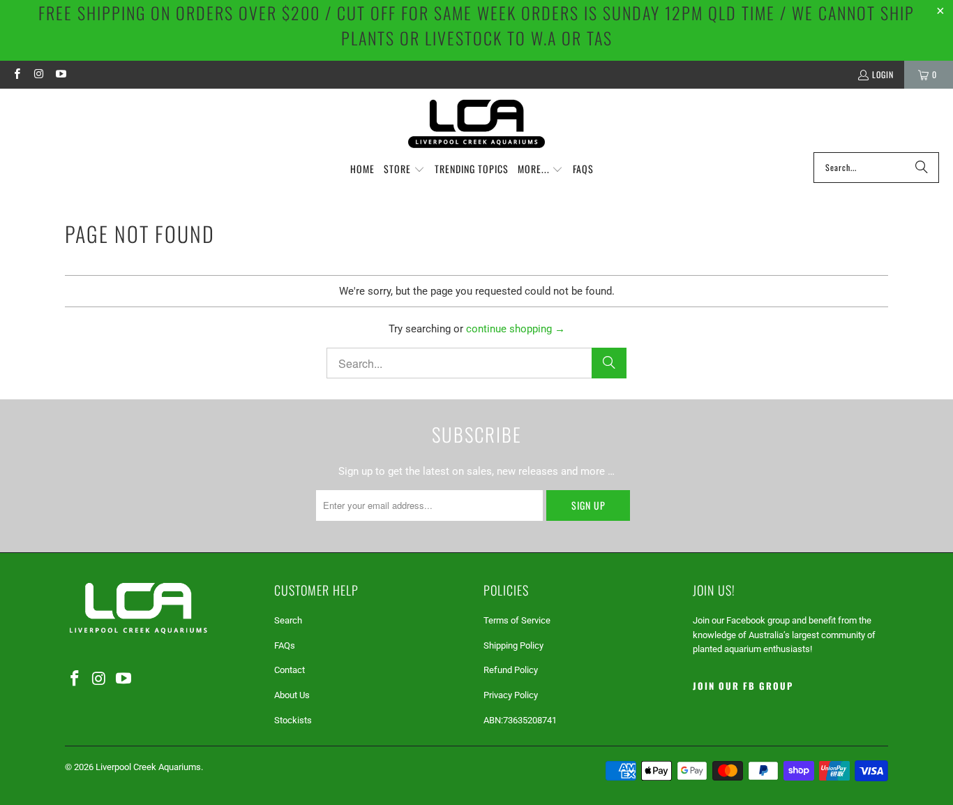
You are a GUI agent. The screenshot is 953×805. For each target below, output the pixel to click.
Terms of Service (516, 620)
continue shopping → (515, 329)
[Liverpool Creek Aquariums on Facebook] (16, 74)
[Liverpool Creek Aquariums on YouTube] (60, 74)
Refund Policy (510, 670)
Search (288, 620)
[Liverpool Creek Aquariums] (476, 124)
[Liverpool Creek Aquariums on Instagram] (38, 74)
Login (883, 74)
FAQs (284, 645)
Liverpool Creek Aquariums (148, 767)
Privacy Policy (510, 695)
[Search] (921, 167)
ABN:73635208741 (520, 720)
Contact (289, 670)
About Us (292, 695)
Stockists (293, 720)
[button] (404, 169)
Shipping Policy (513, 645)
